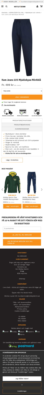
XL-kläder (22, 316)
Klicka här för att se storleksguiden (18, 153)
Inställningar (22, 391)
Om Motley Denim (22, 269)
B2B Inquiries (22, 273)
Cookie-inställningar (22, 311)
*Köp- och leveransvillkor (22, 302)
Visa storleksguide (9, 105)
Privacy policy (22, 309)
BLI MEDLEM (22, 256)
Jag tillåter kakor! (22, 378)
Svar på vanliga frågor (22, 264)
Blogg (22, 271)
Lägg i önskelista (12, 160)
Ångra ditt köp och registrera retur (22, 262)
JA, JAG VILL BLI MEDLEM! (22, 235)
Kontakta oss (22, 267)
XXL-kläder (22, 318)
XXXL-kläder (22, 321)
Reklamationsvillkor (22, 307)
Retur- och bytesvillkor (22, 304)
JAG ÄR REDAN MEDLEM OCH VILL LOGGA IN (20, 242)
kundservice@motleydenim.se (32, 1)
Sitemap (22, 279)
